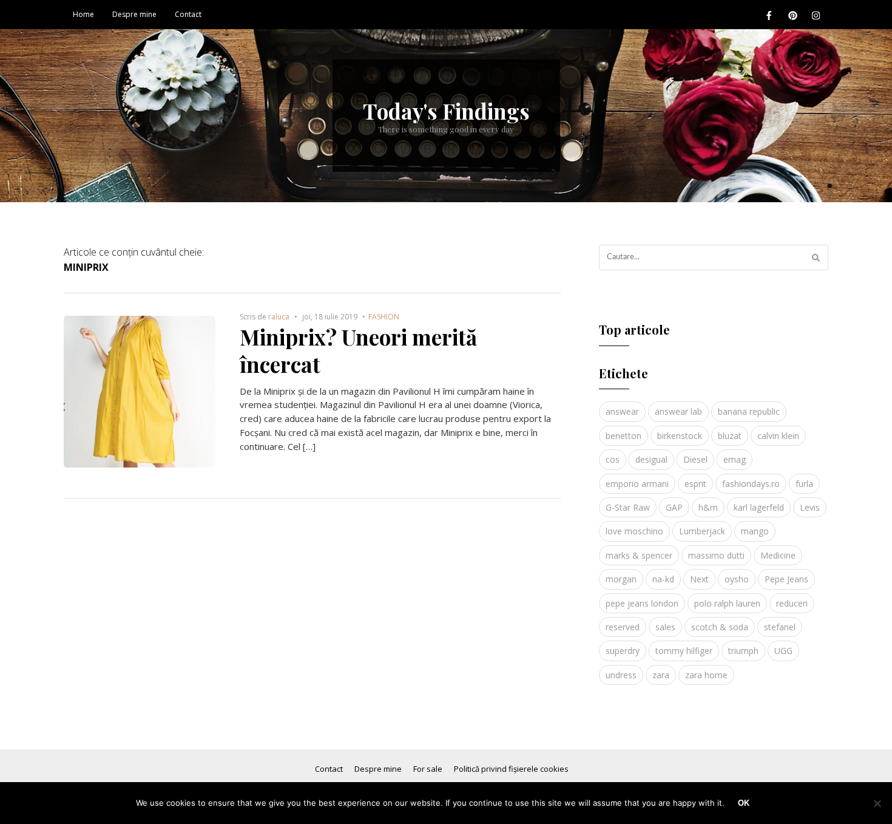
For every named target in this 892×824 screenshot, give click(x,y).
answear (622, 411)
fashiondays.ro (751, 483)
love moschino (634, 531)
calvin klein (778, 435)
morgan (621, 579)
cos (613, 459)
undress (621, 675)
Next (699, 579)
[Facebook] (769, 15)
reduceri (792, 603)
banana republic (749, 411)
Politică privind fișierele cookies (511, 768)
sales (665, 627)
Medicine (778, 555)
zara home (706, 675)
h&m (708, 507)
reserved (623, 627)
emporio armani (637, 483)
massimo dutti (716, 555)
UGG (783, 650)
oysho (737, 579)
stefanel (780, 627)
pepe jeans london (642, 603)
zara (660, 675)
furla (804, 483)
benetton (623, 435)
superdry (623, 650)
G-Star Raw (628, 507)
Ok (743, 803)
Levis (810, 507)
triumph (743, 650)
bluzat (730, 435)
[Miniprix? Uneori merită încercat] (139, 322)
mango (755, 531)
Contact (188, 14)
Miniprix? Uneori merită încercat (358, 350)
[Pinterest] (792, 15)
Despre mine (134, 14)
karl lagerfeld (759, 507)
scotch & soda (719, 627)
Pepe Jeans (786, 579)
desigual (651, 459)
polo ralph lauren (727, 603)
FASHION (383, 317)
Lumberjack (702, 531)
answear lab (678, 411)
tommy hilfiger (683, 650)
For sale (427, 768)
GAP (674, 507)
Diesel (695, 459)
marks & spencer (639, 555)
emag (734, 459)
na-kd (663, 579)
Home (83, 14)
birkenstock (679, 435)
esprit (695, 483)
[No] (877, 803)
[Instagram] (816, 15)
